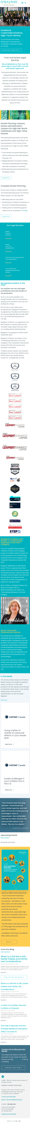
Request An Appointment (9, 1114)
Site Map (10, 1085)
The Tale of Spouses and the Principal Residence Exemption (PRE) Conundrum (14, 1028)
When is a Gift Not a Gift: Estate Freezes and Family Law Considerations (14, 959)
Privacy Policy (18, 1085)
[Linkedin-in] (3, 1076)
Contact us (18, 1059)
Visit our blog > (6, 952)
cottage (25, 210)
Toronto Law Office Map (9, 1096)
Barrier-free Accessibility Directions (12, 1099)
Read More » (4, 972)
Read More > (4, 700)
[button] (25, 3)
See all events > (5, 838)
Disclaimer (4, 1085)
